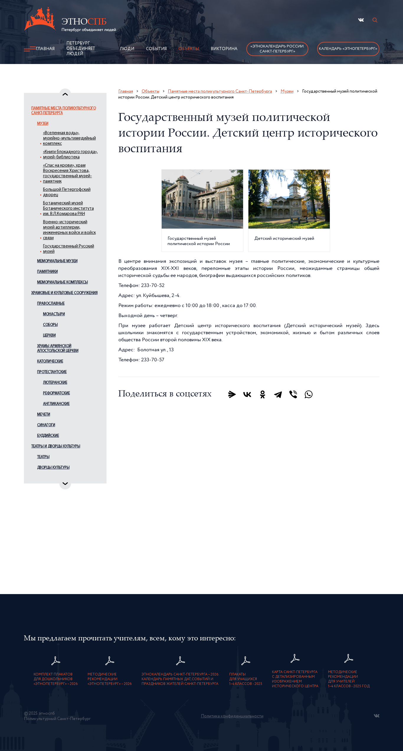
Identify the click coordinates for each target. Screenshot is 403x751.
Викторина (224, 49)
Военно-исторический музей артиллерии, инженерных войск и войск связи (69, 230)
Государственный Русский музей (68, 249)
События (156, 49)
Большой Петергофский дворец (67, 192)
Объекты (188, 49)
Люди (127, 49)
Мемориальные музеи (57, 261)
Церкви (49, 335)
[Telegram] (278, 394)
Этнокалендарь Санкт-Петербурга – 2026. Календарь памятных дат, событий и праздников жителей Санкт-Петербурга (180, 679)
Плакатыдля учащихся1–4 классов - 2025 (245, 679)
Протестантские (52, 372)
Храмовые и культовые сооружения (64, 293)
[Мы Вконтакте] (361, 20)
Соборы (50, 325)
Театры (43, 457)
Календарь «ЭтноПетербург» (348, 49)
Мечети (43, 415)
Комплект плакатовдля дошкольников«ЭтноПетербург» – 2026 (56, 679)
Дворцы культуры (53, 468)
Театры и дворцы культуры (55, 446)
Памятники (47, 272)
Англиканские (56, 404)
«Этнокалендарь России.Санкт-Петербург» (277, 49)
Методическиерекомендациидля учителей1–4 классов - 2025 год (349, 679)
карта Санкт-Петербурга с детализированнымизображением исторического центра (295, 679)
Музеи (42, 124)
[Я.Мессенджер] (232, 394)
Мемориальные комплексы (62, 282)
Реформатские (56, 393)
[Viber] (293, 394)
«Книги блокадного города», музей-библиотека (70, 155)
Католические (50, 361)
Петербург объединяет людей (80, 48)
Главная (45, 49)
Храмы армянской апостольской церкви (57, 348)
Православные (51, 304)
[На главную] (70, 20)
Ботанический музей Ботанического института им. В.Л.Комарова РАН (68, 208)
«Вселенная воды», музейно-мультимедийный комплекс (69, 138)
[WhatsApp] (309, 394)
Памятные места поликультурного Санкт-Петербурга (63, 110)
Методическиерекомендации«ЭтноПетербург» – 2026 (110, 679)
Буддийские (48, 436)
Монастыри (54, 314)
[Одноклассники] (262, 394)
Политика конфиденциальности (232, 716)
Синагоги (46, 425)
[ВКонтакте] (247, 394)
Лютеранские (55, 383)
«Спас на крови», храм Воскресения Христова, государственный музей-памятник (67, 173)
